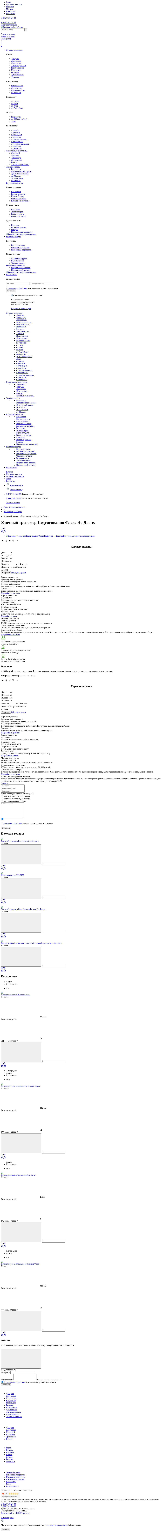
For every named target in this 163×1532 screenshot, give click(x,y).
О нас (8, 2)
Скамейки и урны (19, 258)
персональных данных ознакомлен (30, 1382)
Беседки (14, 230)
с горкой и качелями (20, 144)
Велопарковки (17, 261)
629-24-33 (8, 1504)
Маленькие (16, 70)
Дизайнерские (17, 75)
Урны (8, 1484)
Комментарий (7, 1380)
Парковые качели (18, 198)
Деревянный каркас (19, 174)
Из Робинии (11, 1407)
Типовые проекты (14, 1416)
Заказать (4, 783)
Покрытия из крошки (15, 1477)
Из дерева (10, 1434)
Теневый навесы (13, 1472)
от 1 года (15, 101)
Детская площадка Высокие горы (15, 995)
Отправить (6, 828)
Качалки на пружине (20, 201)
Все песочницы (18, 245)
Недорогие (16, 117)
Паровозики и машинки (21, 232)
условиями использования (56, 1525)
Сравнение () (16, 485)
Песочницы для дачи (20, 247)
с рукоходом (16, 135)
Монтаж (9, 9)
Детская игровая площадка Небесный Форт (20, 1264)
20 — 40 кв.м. (17, 178)
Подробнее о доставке (10, 593)
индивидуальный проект (15, 801)
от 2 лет (14, 103)
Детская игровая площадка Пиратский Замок (20, 1086)
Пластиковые (17, 86)
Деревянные (16, 88)
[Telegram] (9, 540)
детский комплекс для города (17, 796)
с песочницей (17, 141)
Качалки (9, 1450)
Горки (8, 1448)
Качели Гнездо (17, 196)
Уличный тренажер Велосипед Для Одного (20, 841)
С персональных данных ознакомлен (32, 288)
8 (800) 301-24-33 (8, 22)
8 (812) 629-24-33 (8, 18)
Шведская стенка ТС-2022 (12, 875)
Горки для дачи (17, 214)
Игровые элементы (9, 1443)
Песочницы (11, 1482)
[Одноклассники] (6, 540)
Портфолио (11, 11)
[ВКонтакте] (2, 540)
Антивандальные (18, 65)
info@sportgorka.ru (9, 25)
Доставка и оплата (14, 4)
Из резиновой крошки (20, 268)
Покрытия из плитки (15, 1479)
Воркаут (14, 162)
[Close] (21, 1359)
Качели (9, 1455)
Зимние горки (17, 212)
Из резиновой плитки (20, 270)
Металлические (18, 90)
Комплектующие (8, 1468)
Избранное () (16, 490)
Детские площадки (9, 1389)
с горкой (15, 130)
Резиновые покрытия (15, 265)
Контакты (10, 14)
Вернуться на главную (21, 309)
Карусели (15, 225)
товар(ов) (6, 39)
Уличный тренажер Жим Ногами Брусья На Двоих (23, 909)
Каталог (9, 472)
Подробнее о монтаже (10, 634)
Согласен (5, 1530)
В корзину (6, 573)
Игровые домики (18, 227)
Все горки (15, 209)
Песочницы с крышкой (21, 250)
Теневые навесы (18, 263)
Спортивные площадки (11, 1423)
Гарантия (10, 7)
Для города (16, 61)
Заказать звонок (8, 36)
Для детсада (16, 63)
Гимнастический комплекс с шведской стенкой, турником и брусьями (31, 943)
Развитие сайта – (15, 1513)
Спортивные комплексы (14, 507)
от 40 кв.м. (16, 181)
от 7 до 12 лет (17, 108)
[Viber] (13, 540)
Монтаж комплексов (15, 476)
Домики (9, 1457)
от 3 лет (14, 106)
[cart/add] (21, 854)
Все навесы (16, 169)
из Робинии (16, 92)
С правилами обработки (14, 1382)
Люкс (13, 121)
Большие (15, 72)
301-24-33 (8, 1506)
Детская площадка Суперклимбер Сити (18, 1175)
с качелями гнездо (19, 139)
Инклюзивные (17, 68)
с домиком (15, 132)
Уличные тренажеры (20, 164)
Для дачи (15, 59)
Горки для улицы (18, 216)
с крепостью (16, 148)
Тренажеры (11, 1437)
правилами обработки (17, 288)
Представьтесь (8, 1370)
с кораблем (16, 137)
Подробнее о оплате (9, 616)
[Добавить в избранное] (3, 531)
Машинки (10, 1461)
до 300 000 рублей (19, 119)
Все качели (16, 192)
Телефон (5, 1372)
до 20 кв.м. (16, 176)
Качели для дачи (18, 194)
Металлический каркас (21, 171)
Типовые (15, 77)
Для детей (15, 153)
